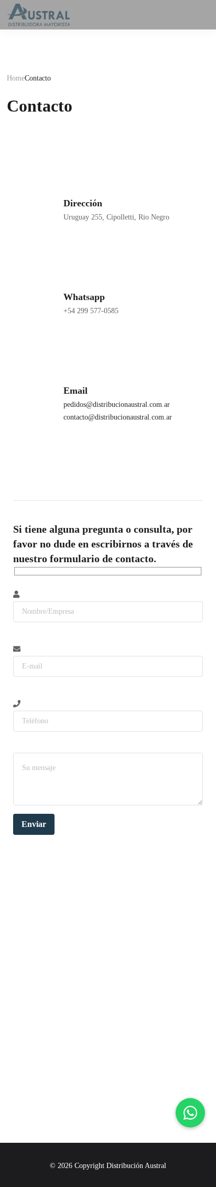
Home (16, 78)
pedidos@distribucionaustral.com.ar (116, 404)
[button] (190, 1113)
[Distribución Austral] (38, 14)
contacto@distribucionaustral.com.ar (117, 417)
